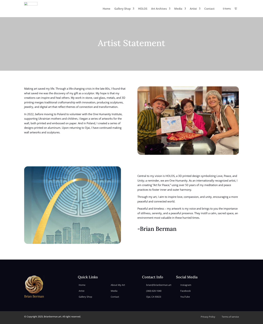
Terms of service (230, 316)
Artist (193, 8)
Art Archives (159, 8)
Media (178, 8)
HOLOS (142, 8)
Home (106, 8)
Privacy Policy (208, 316)
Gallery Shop (122, 8)
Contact (209, 8)
